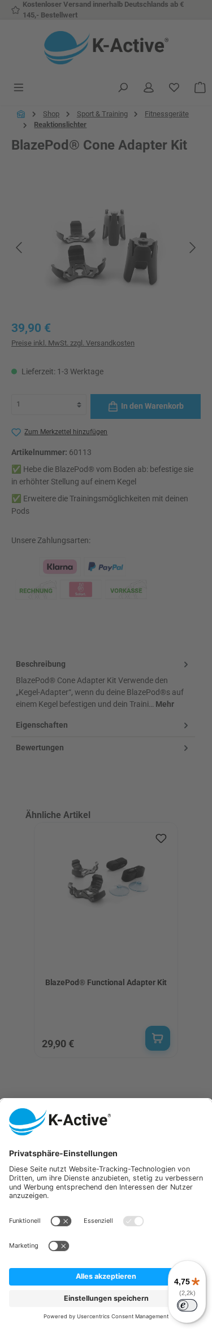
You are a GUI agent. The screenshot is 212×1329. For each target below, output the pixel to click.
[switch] (187, 1305)
